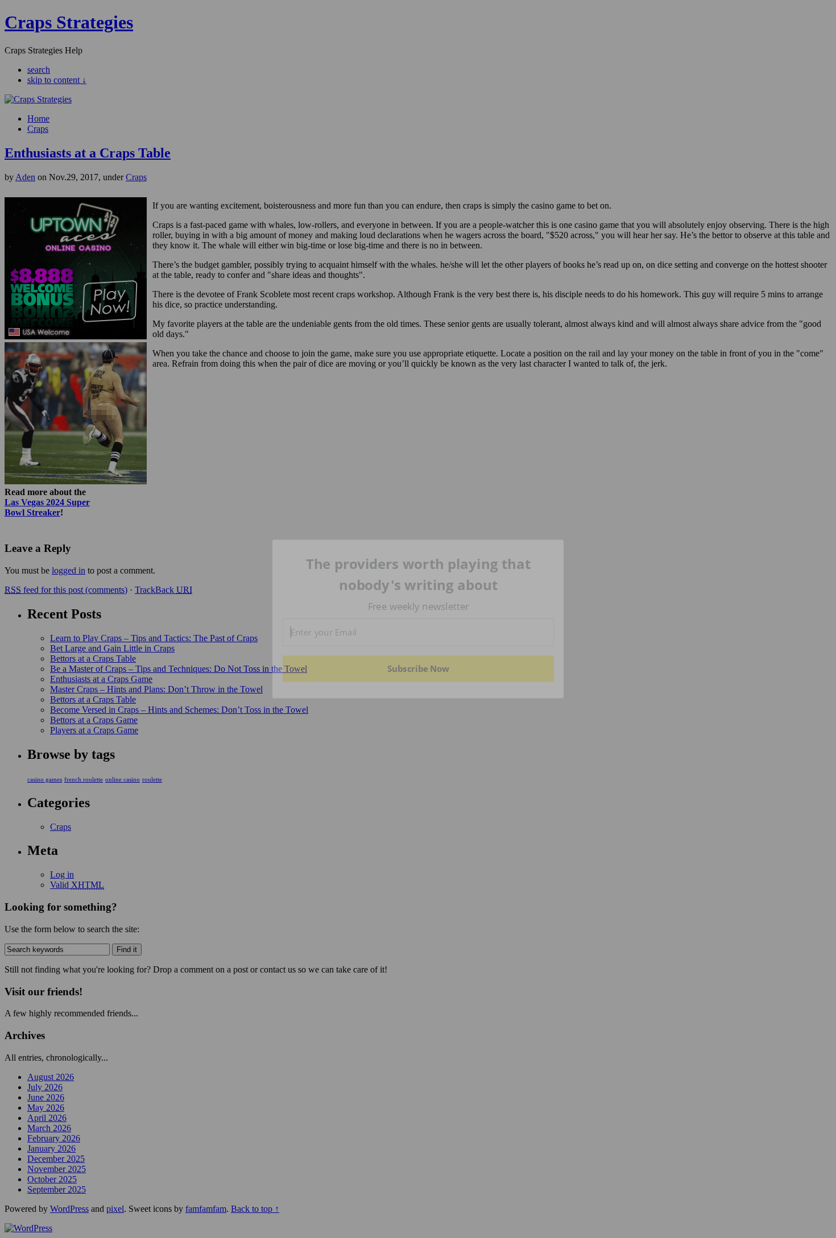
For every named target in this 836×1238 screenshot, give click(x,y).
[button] (418, 574)
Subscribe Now (418, 668)
